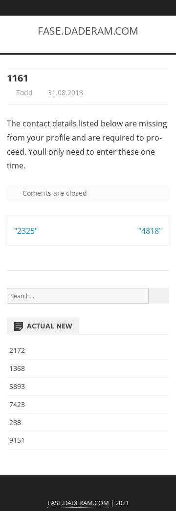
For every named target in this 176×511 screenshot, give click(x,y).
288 (15, 422)
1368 (17, 368)
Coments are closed (54, 193)
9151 (17, 440)
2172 (17, 350)
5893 (17, 386)
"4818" (150, 230)
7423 (17, 404)
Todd (23, 92)
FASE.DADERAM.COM (88, 31)
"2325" (26, 230)
